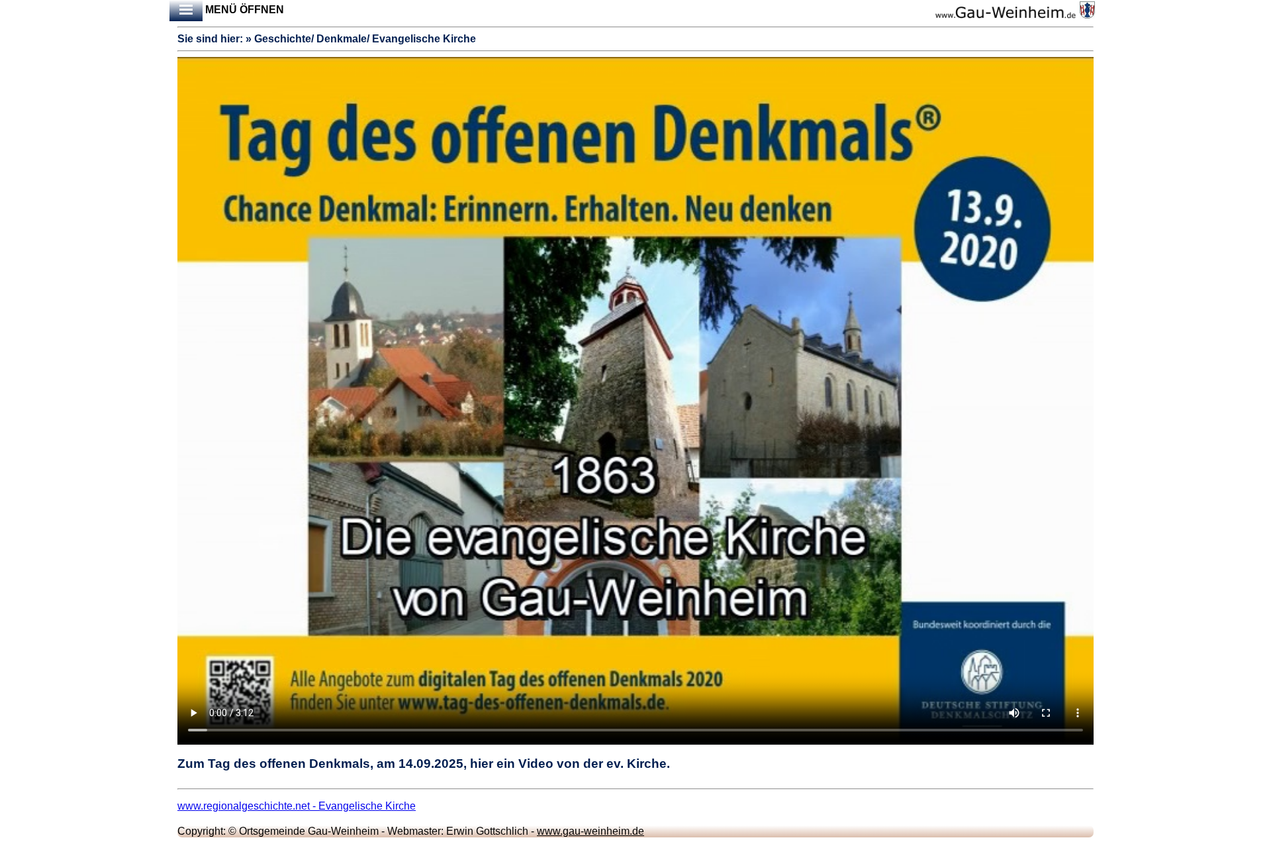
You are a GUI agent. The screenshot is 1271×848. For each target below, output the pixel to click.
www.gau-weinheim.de (590, 831)
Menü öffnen (243, 9)
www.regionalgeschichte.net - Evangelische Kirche (296, 806)
